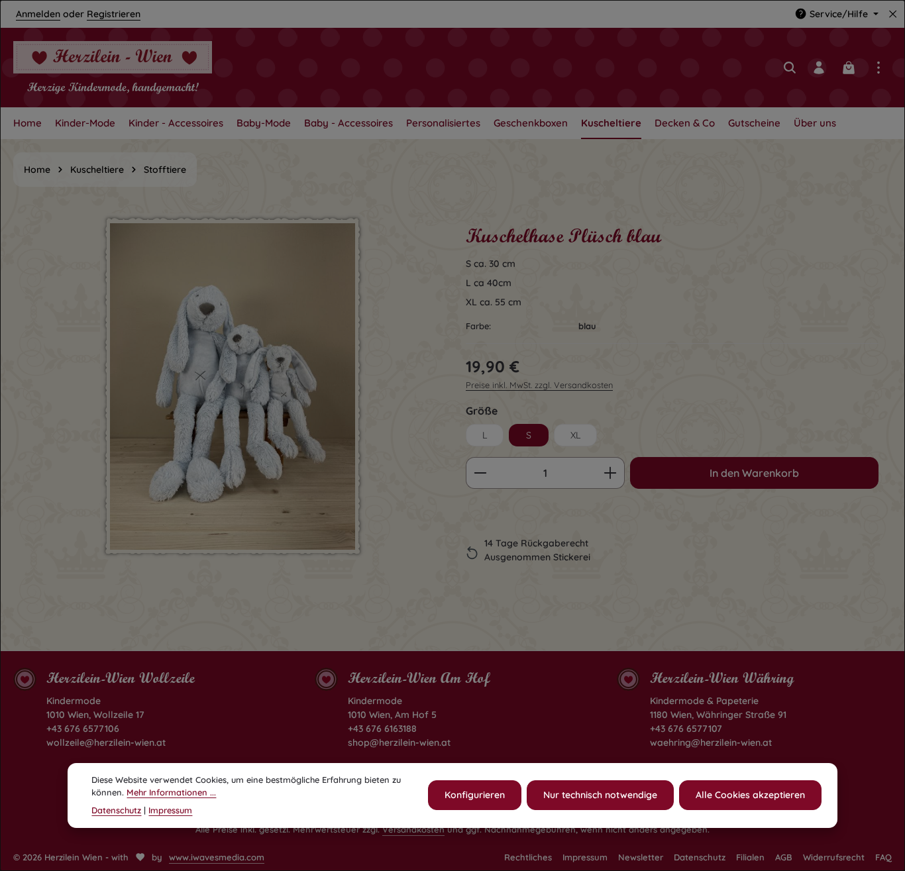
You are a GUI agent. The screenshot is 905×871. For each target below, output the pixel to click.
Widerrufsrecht (834, 857)
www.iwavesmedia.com (216, 857)
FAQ (883, 857)
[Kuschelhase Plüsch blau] (232, 386)
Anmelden (38, 14)
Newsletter (640, 857)
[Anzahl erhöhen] (610, 473)
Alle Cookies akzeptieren (750, 795)
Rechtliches (528, 857)
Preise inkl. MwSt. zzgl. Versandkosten (539, 385)
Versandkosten (413, 829)
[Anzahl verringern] (480, 473)
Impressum (585, 857)
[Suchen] (789, 67)
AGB (783, 857)
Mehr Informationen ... (171, 792)
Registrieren (113, 14)
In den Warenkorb (754, 473)
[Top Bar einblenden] (878, 67)
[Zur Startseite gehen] (112, 67)
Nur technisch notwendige (600, 795)
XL (575, 435)
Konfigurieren (475, 795)
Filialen (750, 857)
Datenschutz (699, 857)
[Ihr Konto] (819, 67)
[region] (232, 412)
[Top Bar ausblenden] (892, 14)
